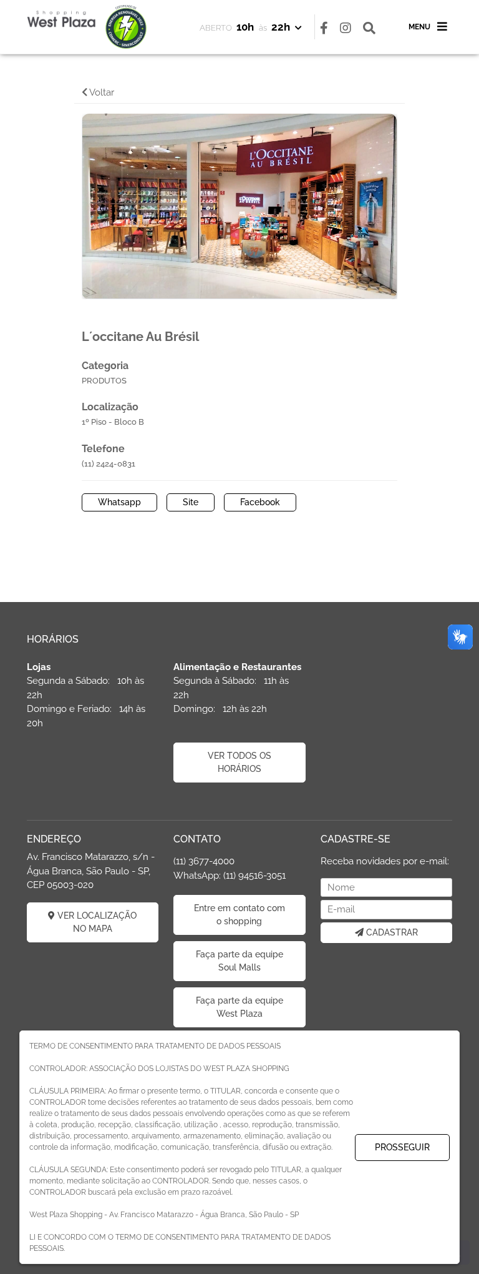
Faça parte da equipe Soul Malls (239, 960)
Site (190, 502)
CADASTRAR (391, 932)
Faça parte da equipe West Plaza (239, 1007)
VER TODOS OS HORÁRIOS (239, 762)
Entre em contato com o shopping (239, 914)
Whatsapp (119, 502)
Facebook (260, 502)
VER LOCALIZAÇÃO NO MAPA (96, 922)
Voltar (100, 92)
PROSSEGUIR (402, 1147)
